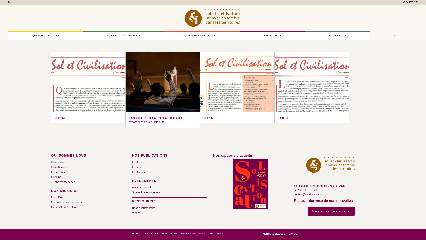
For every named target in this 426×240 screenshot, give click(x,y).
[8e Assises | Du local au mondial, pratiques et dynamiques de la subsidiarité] (163, 82)
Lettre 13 (59, 117)
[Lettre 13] (88, 82)
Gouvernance (59, 172)
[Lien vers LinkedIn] (9, 2)
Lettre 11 (283, 117)
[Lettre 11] (312, 82)
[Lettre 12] (237, 82)
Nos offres (57, 197)
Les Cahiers (139, 172)
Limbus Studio (216, 233)
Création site (177, 233)
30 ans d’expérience (63, 182)
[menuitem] (410, 3)
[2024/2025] (250, 185)
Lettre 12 (208, 117)
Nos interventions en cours (67, 202)
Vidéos (136, 213)
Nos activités (58, 162)
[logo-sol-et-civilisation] (213, 18)
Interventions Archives (64, 207)
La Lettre (137, 167)
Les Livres (138, 162)
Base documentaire (143, 208)
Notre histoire (59, 167)
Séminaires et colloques (146, 192)
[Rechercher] (394, 35)
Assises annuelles (143, 187)
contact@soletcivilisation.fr (309, 194)
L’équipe (56, 177)
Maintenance (198, 233)
